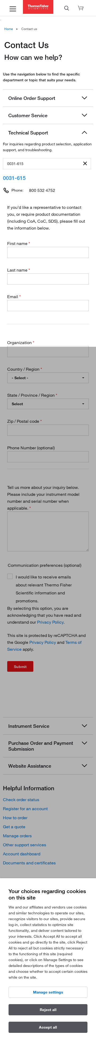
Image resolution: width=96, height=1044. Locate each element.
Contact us (29, 29)
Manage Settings (48, 992)
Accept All (48, 1027)
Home (8, 29)
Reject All (48, 1009)
